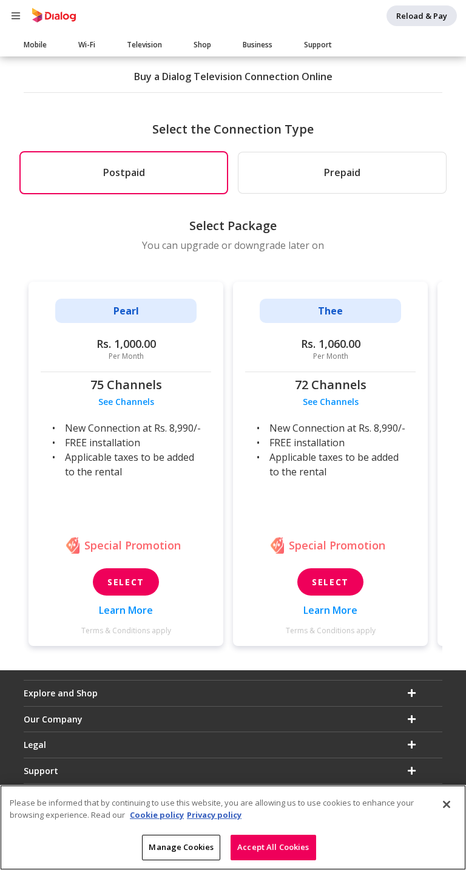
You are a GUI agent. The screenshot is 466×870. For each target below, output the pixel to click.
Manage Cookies (181, 846)
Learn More (126, 610)
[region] (233, 827)
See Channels (126, 401)
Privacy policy (214, 814)
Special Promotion (132, 545)
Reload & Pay (421, 15)
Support (318, 44)
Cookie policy (157, 814)
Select (125, 582)
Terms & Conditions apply (126, 630)
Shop (202, 44)
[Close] (446, 804)
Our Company (53, 719)
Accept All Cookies (273, 846)
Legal (35, 744)
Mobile (35, 44)
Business (257, 44)
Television (144, 44)
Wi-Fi (86, 44)
